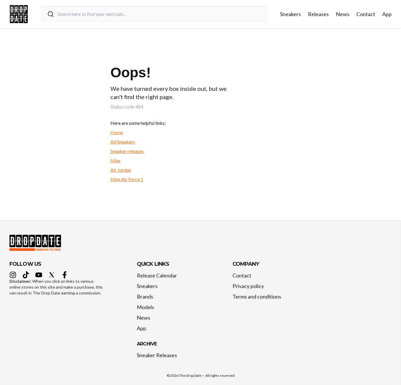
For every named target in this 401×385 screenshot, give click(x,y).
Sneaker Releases (157, 355)
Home (116, 132)
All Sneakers (122, 141)
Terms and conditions (256, 296)
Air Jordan (120, 170)
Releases (318, 14)
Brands (145, 296)
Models (145, 307)
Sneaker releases (127, 151)
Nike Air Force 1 (126, 179)
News (342, 14)
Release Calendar (157, 275)
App (387, 14)
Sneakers (290, 14)
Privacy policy (248, 286)
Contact (365, 14)
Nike (115, 160)
